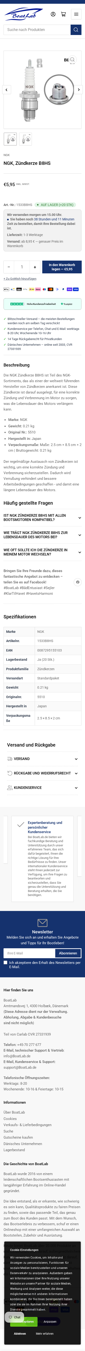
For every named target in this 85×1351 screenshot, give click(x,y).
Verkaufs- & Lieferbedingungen (27, 1125)
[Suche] (76, 30)
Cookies (10, 1119)
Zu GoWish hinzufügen (21, 278)
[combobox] (42, 30)
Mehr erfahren (45, 1333)
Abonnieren (68, 953)
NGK (7, 155)
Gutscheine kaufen (18, 1137)
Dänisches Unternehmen (23, 1144)
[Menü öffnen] (76, 14)
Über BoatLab (14, 1112)
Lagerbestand (14, 1150)
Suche (8, 1131)
